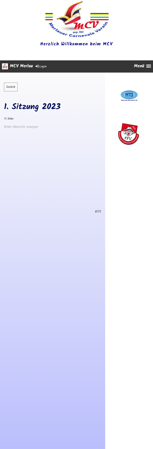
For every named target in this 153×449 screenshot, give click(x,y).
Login (43, 66)
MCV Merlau (21, 66)
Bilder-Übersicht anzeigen (21, 126)
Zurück (10, 86)
